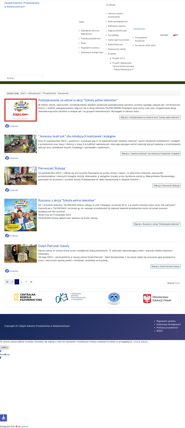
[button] (12, 126)
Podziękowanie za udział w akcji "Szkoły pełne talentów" (78, 100)
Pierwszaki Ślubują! (52, 168)
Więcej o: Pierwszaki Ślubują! (166, 185)
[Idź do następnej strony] (26, 281)
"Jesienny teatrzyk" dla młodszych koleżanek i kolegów (77, 136)
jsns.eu (24, 426)
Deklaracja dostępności (169, 324)
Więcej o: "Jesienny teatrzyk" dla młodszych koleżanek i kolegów (150, 153)
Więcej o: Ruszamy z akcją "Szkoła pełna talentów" (156, 224)
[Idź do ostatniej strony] (31, 281)
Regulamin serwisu (166, 321)
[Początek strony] (180, 423)
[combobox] (23, 78)
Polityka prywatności (167, 327)
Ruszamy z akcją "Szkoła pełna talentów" (66, 200)
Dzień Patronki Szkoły (53, 246)
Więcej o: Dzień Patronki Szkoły (165, 266)
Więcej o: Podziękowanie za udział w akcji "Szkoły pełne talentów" (149, 117)
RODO (160, 330)
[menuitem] (90, 24)
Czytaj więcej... (141, 341)
